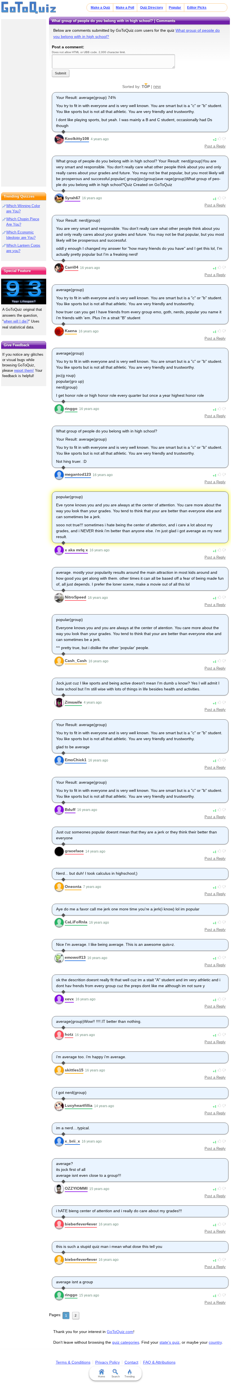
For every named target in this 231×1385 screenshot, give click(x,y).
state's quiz (169, 1342)
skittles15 (74, 1070)
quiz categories (125, 1342)
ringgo (71, 408)
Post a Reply (215, 146)
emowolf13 (75, 957)
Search (116, 1376)
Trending (130, 1376)
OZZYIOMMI (76, 1188)
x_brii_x (72, 1141)
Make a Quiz (100, 8)
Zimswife (73, 702)
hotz (69, 1034)
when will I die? (16, 321)
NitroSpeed (75, 597)
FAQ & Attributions (159, 1362)
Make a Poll (125, 8)
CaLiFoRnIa (76, 922)
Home (101, 1376)
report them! (24, 370)
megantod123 (78, 474)
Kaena (71, 330)
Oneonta (73, 886)
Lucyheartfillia (78, 1105)
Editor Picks (196, 8)
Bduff (70, 809)
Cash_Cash (76, 660)
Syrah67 (72, 198)
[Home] (28, 8)
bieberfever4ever (81, 1224)
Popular (175, 8)
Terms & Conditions (73, 1362)
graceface (74, 851)
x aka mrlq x (76, 550)
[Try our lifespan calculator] (23, 291)
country (215, 1342)
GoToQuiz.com (120, 1331)
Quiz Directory (151, 8)
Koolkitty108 (77, 138)
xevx (69, 999)
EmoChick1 (75, 760)
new (157, 86)
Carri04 (71, 267)
